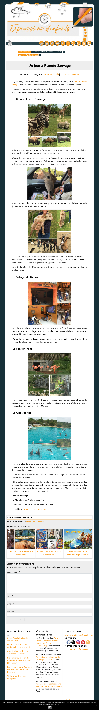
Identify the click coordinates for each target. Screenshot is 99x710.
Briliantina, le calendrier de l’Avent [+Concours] (48, 658)
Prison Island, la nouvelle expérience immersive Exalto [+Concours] (19, 660)
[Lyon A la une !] (41, 43)
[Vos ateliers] (47, 43)
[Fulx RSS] (89, 43)
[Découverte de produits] (52, 43)
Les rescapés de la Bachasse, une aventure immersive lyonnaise (19, 669)
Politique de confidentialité (76, 649)
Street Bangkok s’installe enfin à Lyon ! (17, 639)
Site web (10, 611)
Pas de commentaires (69, 74)
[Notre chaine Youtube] (84, 43)
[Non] (97, 705)
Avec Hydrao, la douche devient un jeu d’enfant (17, 652)
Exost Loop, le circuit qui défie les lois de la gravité (18, 646)
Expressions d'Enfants (39, 52)
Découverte (31, 521)
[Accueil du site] (10, 43)
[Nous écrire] (57, 43)
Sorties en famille (55, 52)
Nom (10, 595)
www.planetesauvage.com (35, 509)
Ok (50, 707)
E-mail (10, 603)
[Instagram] (79, 43)
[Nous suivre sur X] (73, 43)
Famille (41, 521)
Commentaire (13, 572)
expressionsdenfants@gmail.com (79, 635)
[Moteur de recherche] (63, 43)
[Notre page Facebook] (68, 43)
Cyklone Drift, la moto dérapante (16, 677)
